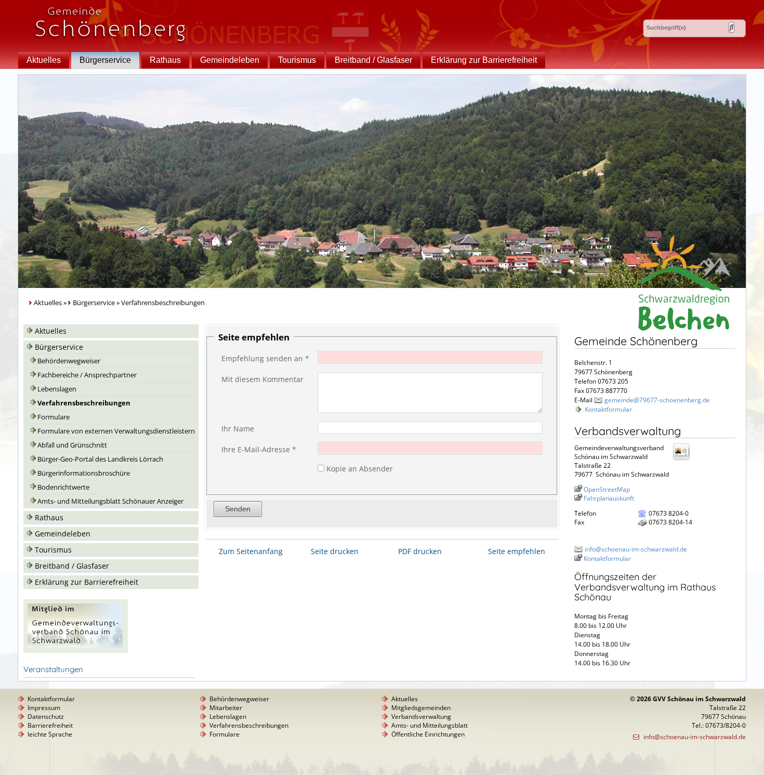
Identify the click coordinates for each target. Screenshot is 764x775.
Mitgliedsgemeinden (421, 707)
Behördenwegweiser (68, 361)
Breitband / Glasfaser (373, 60)
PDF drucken (420, 551)
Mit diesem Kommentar (262, 379)
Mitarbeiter (225, 707)
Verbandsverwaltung (421, 716)
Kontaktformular (608, 409)
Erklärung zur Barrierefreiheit (484, 60)
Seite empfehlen (516, 551)
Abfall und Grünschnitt (72, 445)
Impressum (44, 707)
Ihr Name (237, 429)
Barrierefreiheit (50, 725)
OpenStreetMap (607, 489)
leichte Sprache (50, 734)
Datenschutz (46, 716)
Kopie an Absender (359, 469)
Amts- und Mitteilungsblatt (429, 725)
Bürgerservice (105, 60)
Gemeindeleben (229, 60)
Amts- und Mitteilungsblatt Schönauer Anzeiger (110, 501)
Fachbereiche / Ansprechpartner (87, 375)
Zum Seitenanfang (251, 551)
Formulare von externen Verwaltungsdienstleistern (116, 431)
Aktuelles (44, 60)
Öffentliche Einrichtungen (428, 734)
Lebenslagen (56, 389)
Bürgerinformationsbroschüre (83, 473)
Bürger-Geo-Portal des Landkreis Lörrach (100, 459)
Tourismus (297, 60)
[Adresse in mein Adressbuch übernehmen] (684, 459)
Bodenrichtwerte (63, 487)
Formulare (53, 417)
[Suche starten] (731, 27)
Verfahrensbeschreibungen (83, 403)
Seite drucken (335, 551)
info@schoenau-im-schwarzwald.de (636, 549)
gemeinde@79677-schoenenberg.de (657, 400)
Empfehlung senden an (265, 358)
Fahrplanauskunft (609, 498)
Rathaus (165, 60)
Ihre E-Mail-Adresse (258, 449)
